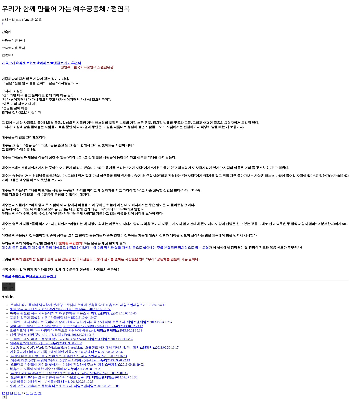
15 (15, 393)
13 (7, 393)
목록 (8, 286)
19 (31, 393)
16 (19, 393)
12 (3, 393)
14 (11, 393)
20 (35, 393)
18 (27, 393)
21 (39, 393)
